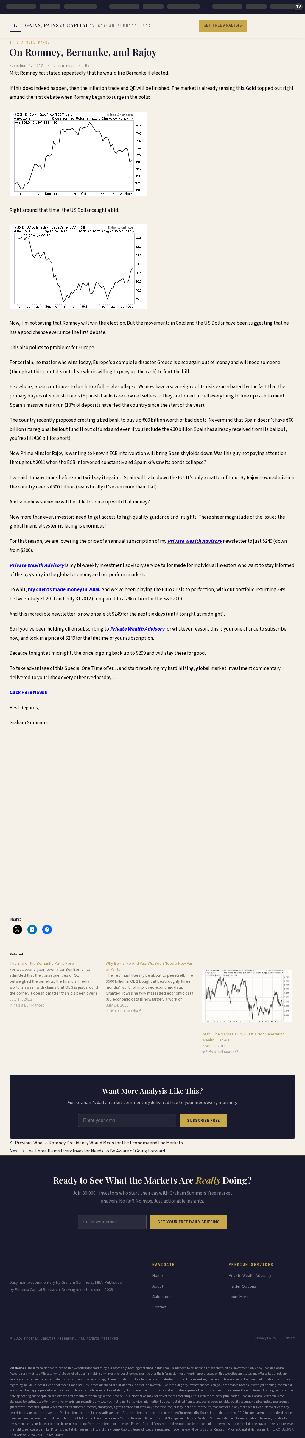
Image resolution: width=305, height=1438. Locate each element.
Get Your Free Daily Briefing (188, 1222)
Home (157, 1276)
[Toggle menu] (294, 25)
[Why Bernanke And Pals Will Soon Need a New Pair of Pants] (154, 987)
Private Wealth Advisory (250, 1276)
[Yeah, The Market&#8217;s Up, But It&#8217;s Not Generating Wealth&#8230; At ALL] (247, 996)
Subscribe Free (203, 1120)
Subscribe (161, 1297)
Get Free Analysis (222, 25)
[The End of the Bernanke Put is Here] (58, 984)
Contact (159, 1307)
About (157, 1286)
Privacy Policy (265, 1338)
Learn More (239, 1297)
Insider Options (242, 1286)
